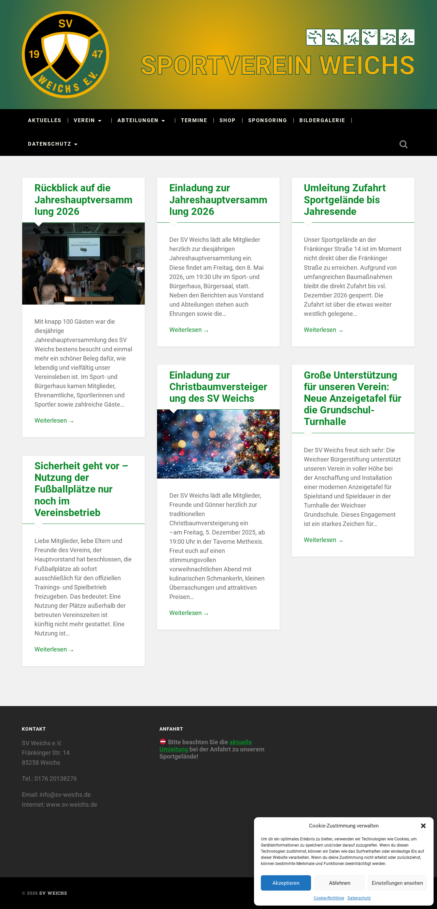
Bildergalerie (322, 120)
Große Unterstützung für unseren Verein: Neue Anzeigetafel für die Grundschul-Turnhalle (352, 399)
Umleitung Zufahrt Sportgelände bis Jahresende (345, 199)
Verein (84, 120)
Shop (228, 120)
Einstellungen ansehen (397, 883)
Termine (194, 120)
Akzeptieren (285, 883)
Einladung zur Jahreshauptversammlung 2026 (218, 199)
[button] (423, 825)
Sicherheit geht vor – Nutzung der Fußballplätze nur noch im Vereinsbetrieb (81, 489)
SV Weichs (53, 893)
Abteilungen (138, 120)
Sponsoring (267, 120)
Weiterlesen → (54, 420)
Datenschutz (359, 898)
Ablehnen (339, 883)
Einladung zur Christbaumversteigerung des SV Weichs (218, 387)
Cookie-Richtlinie (329, 898)
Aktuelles (44, 120)
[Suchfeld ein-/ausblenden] (403, 144)
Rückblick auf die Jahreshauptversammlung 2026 (83, 199)
